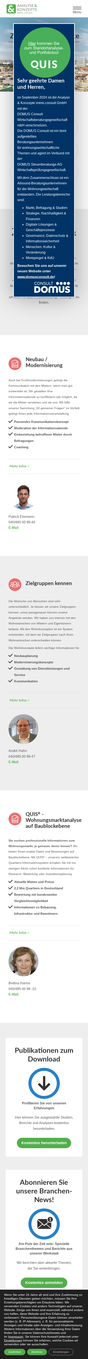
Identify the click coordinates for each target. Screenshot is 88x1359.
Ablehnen (37, 1352)
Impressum (15, 1336)
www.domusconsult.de (35, 277)
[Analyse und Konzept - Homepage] (21, 8)
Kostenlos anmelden (44, 1283)
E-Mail (13, 527)
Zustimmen (14, 1352)
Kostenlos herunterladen (44, 1143)
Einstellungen (13, 1340)
